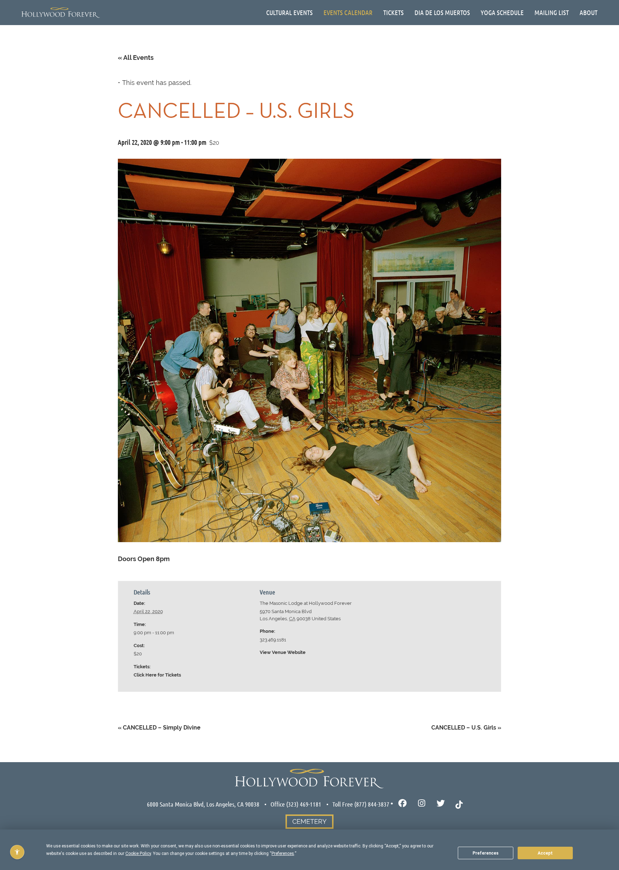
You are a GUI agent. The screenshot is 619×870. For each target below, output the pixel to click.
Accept (545, 853)
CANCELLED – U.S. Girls (466, 727)
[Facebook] (402, 803)
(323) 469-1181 (303, 804)
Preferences (485, 853)
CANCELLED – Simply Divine (159, 727)
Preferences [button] (283, 853)
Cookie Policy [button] (138, 853)
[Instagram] (422, 803)
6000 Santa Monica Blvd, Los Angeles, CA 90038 (203, 804)
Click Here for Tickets (157, 675)
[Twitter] (441, 803)
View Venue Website (283, 652)
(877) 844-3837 (371, 804)
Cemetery (309, 821)
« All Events (136, 57)
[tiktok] (459, 803)
